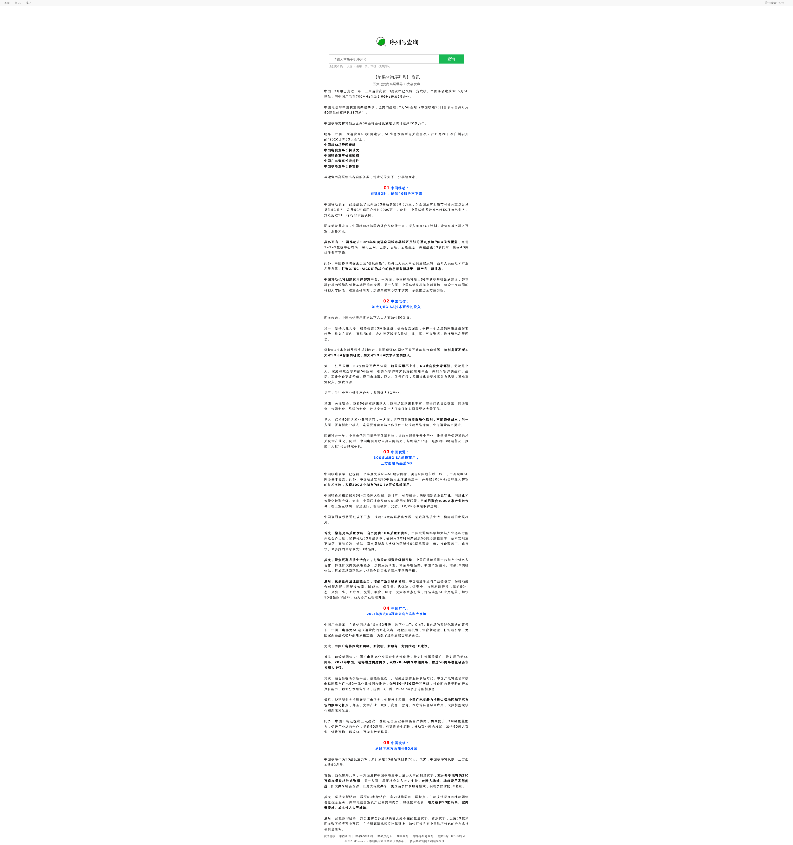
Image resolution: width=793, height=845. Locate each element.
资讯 (18, 3)
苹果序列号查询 (423, 836)
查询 (451, 59)
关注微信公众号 (775, 3)
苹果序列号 (385, 836)
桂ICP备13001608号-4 (451, 836)
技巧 (28, 3)
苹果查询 (402, 836)
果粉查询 (345, 836)
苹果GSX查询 (364, 836)
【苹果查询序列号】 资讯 (396, 77)
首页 (7, 3)
